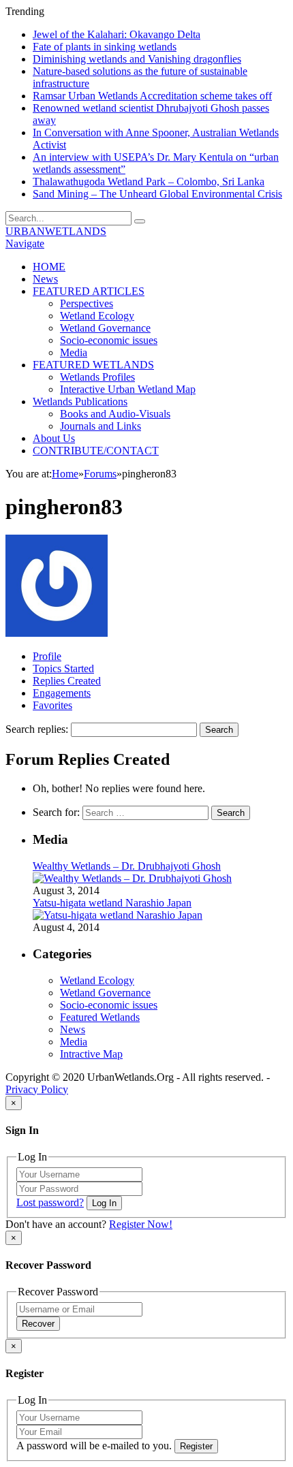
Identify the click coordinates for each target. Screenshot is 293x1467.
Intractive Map (91, 1054)
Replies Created (67, 681)
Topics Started (63, 668)
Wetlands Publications (80, 401)
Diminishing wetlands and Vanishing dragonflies (137, 59)
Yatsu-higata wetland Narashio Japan (112, 903)
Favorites (52, 705)
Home (65, 473)
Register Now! (140, 1224)
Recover (38, 1324)
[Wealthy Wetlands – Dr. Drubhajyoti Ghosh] (132, 878)
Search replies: (36, 729)
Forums (100, 473)
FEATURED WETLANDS (93, 364)
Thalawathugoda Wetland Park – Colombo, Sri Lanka (148, 181)
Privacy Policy (36, 1089)
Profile (47, 656)
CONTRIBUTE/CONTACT (96, 450)
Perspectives (86, 303)
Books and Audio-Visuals (115, 414)
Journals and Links (100, 426)
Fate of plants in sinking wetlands (104, 46)
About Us (54, 438)
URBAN (55, 231)
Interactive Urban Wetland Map (128, 389)
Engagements (62, 693)
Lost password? (50, 1202)
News (45, 279)
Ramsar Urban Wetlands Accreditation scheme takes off (152, 95)
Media (73, 352)
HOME (49, 266)
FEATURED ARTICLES (88, 291)
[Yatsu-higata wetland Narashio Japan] (117, 915)
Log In (104, 1203)
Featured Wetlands (100, 1017)
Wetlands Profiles (97, 377)
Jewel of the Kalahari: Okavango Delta (116, 34)
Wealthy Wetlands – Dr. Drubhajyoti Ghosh (127, 866)
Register (196, 1446)
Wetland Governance (105, 328)
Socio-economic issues (108, 340)
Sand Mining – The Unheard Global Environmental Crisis (157, 194)
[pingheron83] (56, 633)
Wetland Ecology (97, 315)
